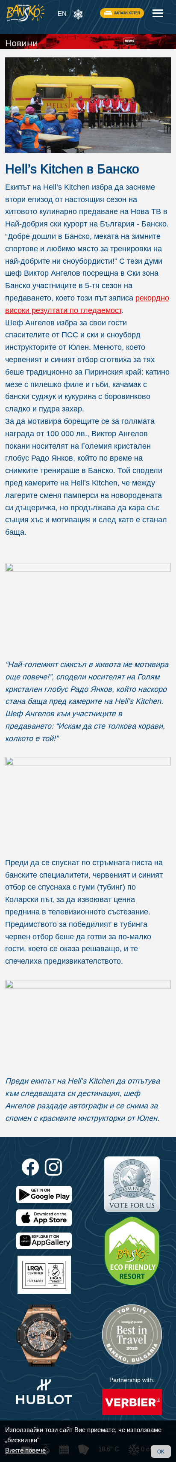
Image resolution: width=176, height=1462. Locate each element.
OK (160, 1451)
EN (62, 13)
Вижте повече (25, 1450)
